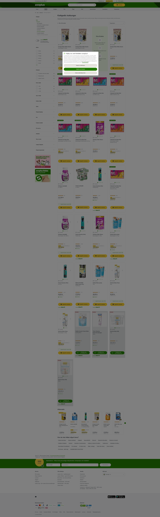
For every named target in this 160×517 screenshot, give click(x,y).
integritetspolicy (85, 62)
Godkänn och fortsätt (80, 69)
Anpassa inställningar (80, 65)
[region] (80, 63)
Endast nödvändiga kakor (80, 73)
